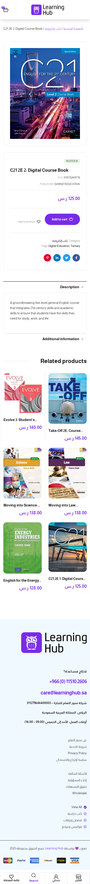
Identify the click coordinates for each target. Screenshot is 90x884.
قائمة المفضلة (11, 880)
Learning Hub (54, 848)
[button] (15, 55)
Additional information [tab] (60, 339)
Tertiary (75, 246)
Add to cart (59, 219)
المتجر (78, 880)
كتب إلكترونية (53, 28)
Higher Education (58, 246)
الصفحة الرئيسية (73, 28)
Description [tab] (69, 287)
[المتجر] (78, 877)
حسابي (56, 880)
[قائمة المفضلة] (11, 877)
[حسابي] (56, 877)
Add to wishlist (26, 221)
